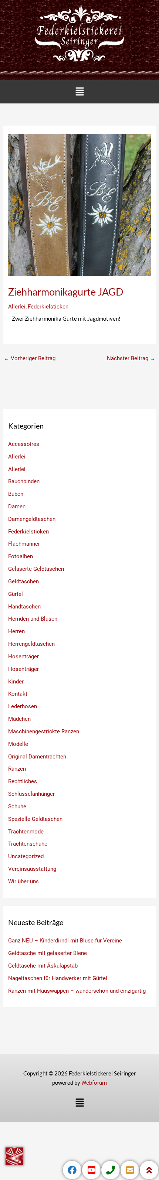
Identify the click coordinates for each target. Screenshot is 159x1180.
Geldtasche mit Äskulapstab (43, 965)
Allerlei (17, 306)
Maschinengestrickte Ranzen (43, 731)
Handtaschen (24, 606)
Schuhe (17, 806)
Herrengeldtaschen (31, 644)
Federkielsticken (48, 306)
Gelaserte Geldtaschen (36, 569)
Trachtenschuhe (27, 843)
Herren (16, 631)
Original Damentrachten (37, 756)
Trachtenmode (26, 831)
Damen (17, 506)
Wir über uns (23, 881)
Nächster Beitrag (131, 358)
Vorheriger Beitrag (29, 358)
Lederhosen (22, 706)
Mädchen (19, 719)
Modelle (18, 744)
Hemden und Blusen (32, 618)
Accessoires (23, 444)
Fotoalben (20, 556)
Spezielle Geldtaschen (35, 819)
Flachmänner (24, 543)
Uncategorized (26, 856)
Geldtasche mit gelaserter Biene (47, 953)
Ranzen (17, 768)
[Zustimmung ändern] (14, 1156)
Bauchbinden (24, 481)
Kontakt (17, 693)
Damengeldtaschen (31, 519)
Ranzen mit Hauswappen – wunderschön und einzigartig (77, 991)
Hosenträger (23, 656)
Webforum (94, 1083)
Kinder (16, 681)
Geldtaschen (23, 581)
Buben (15, 494)
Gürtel (15, 594)
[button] (79, 92)
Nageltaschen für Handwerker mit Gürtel (57, 978)
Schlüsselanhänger (31, 794)
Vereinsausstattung (32, 869)
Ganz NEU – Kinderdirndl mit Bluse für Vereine (65, 940)
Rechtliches (22, 781)
